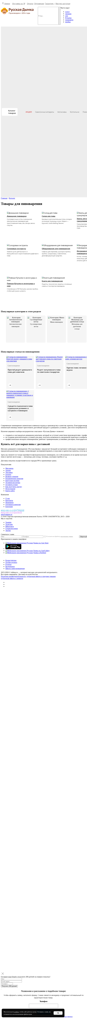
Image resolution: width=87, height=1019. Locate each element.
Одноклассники (11, 528)
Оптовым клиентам (13, 504)
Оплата (30, 3)
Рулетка (8, 564)
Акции (29, 112)
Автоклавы (62, 112)
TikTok (8, 530)
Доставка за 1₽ (18, 3)
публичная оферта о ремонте (12, 578)
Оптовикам (39, 3)
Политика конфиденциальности (13, 576)
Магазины (9, 468)
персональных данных (66, 536)
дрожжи (68, 14)
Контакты (9, 500)
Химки (7, 3)
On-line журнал (11, 562)
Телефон (43, 1001)
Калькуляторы (10, 560)
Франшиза (9, 502)
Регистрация (10, 489)
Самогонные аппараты (44, 112)
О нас (7, 498)
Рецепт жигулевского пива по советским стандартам (48, 371)
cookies (16, 1012)
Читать (10, 385)
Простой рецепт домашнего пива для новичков (20, 371)
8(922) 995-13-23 (7, 510)
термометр (69, 20)
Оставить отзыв (11, 485)
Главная (4, 198)
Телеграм (9, 524)
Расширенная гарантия (14, 478)
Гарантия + (50, 3)
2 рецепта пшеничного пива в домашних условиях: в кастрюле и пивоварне (20, 408)
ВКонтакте (9, 526)
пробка (68, 22)
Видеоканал (10, 566)
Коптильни (74, 112)
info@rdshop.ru (6, 514)
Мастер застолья (63, 3)
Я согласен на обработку (59, 536)
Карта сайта (10, 491)
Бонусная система (12, 481)
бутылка (68, 18)
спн (66, 16)
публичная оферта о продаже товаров (41, 576)
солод (67, 12)
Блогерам (9, 507)
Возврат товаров (11, 476)
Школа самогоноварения (15, 568)
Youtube (8, 522)
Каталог (12, 198)
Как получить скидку (13, 487)
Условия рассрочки (12, 483)
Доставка (9, 472)
